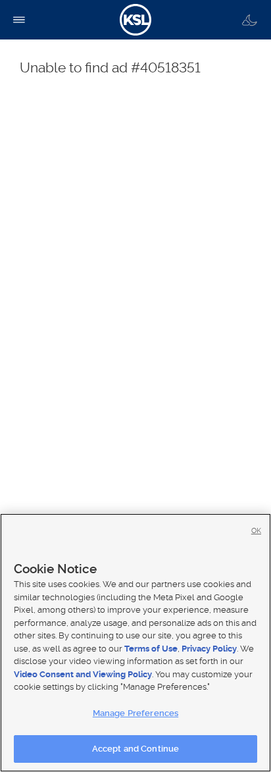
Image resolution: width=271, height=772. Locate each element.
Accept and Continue (135, 749)
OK (256, 531)
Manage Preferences (135, 713)
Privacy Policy (209, 649)
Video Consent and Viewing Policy (83, 674)
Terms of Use (151, 649)
